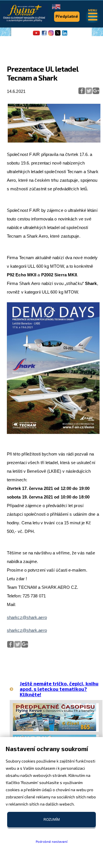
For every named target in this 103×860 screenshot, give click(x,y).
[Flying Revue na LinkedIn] (64, 35)
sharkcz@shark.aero (27, 617)
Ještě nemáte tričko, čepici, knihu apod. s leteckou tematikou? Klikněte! (59, 689)
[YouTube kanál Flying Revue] (35, 35)
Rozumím (51, 820)
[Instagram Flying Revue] (50, 35)
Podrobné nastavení (52, 841)
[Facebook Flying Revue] (44, 35)
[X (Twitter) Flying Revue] (57, 35)
